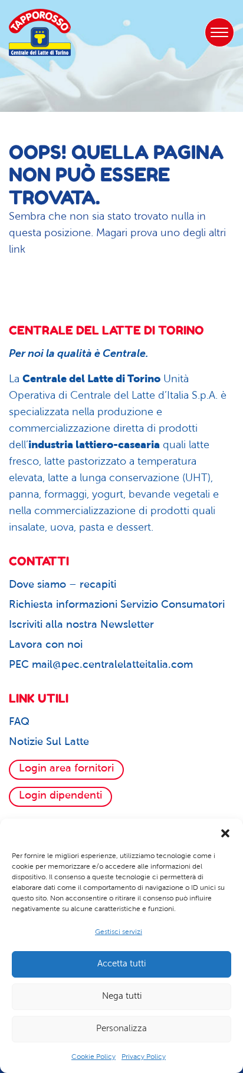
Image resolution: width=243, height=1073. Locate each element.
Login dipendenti (60, 796)
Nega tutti (122, 996)
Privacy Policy (143, 1057)
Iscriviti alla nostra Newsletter (81, 625)
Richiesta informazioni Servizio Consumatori (117, 605)
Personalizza (121, 1029)
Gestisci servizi (118, 932)
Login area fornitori (66, 769)
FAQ (19, 722)
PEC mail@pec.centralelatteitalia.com (101, 665)
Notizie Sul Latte (49, 742)
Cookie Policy (93, 1057)
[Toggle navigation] (219, 32)
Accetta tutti (121, 964)
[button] (225, 833)
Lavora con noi (46, 645)
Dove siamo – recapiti (62, 585)
